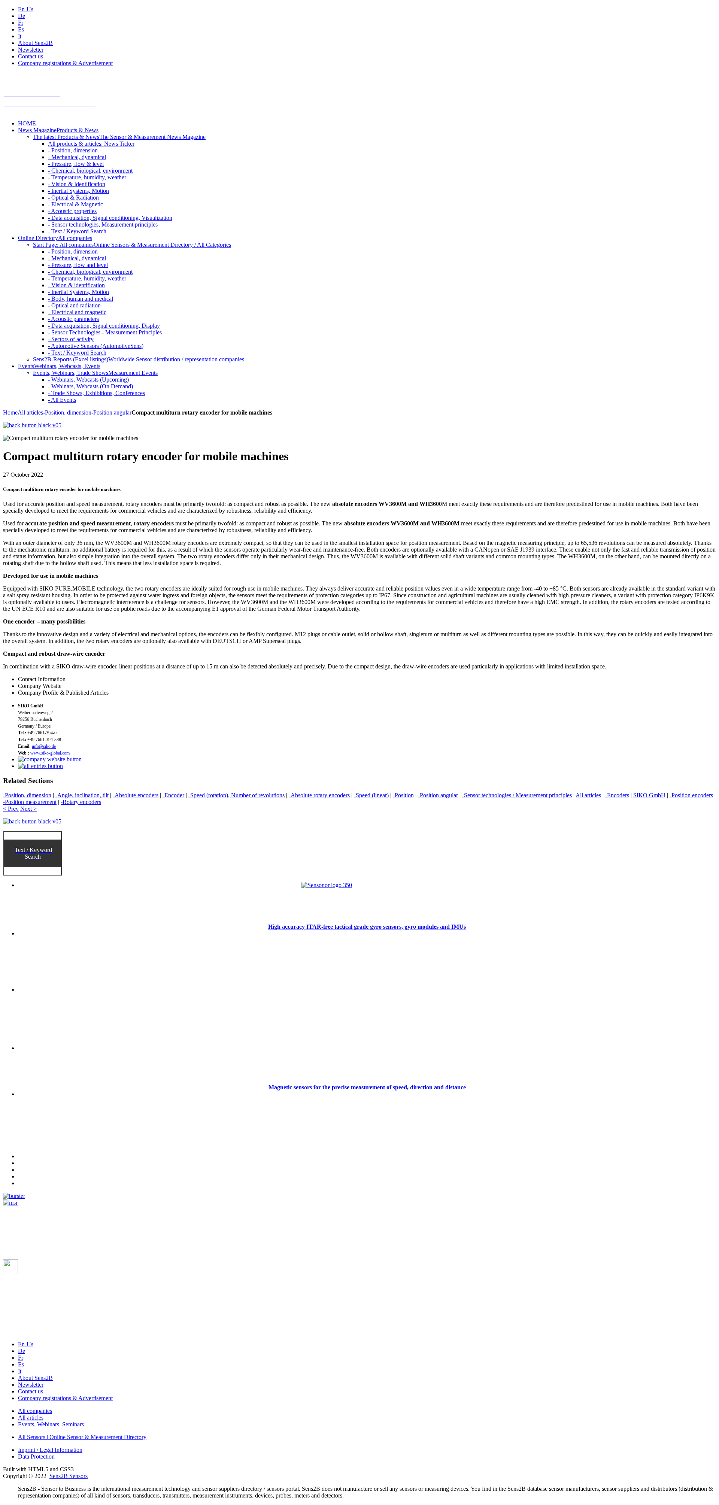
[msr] (10, 1202)
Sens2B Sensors (68, 1476)
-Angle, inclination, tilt (82, 795)
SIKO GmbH (649, 795)
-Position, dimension (67, 412)
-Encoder (173, 795)
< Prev (11, 808)
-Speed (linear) (371, 795)
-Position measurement (30, 802)
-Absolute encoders (135, 795)
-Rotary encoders (81, 802)
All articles (30, 412)
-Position (403, 795)
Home (10, 412)
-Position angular (111, 412)
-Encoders (617, 795)
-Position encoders (691, 795)
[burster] (14, 1196)
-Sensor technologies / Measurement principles (517, 795)
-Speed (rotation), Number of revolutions (236, 795)
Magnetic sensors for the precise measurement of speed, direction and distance (367, 1087)
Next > (28, 808)
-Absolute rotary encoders (319, 795)
